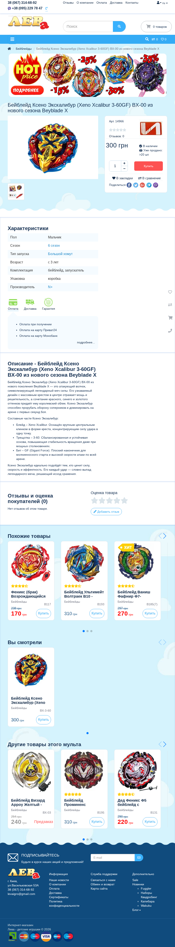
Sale (135, 880)
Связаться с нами (103, 880)
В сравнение (151, 178)
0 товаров (159, 26)
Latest (68, 936)
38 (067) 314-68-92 (22, 2)
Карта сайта (99, 888)
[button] (129, 185)
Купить (148, 166)
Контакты (131, 2)
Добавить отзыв (107, 511)
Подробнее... (86, 342)
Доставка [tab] (30, 308)
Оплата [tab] (13, 308)
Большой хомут (60, 254)
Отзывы (68, 2)
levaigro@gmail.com (21, 894)
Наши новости (59, 880)
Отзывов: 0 (116, 136)
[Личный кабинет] (159, 2)
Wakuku (146, 905)
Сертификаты (58, 897)
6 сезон (54, 245)
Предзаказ (43, 822)
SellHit (34, 936)
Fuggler (146, 888)
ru (164, 3)
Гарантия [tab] (48, 308)
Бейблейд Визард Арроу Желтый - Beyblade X (28, 804)
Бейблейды (24, 48)
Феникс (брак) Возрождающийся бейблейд (28, 596)
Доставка (116, 2)
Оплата (101, 2)
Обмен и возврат (102, 884)
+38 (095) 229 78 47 (27, 8)
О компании (85, 2)
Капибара (148, 901)
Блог (135, 910)
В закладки (124, 178)
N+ (50, 287)
